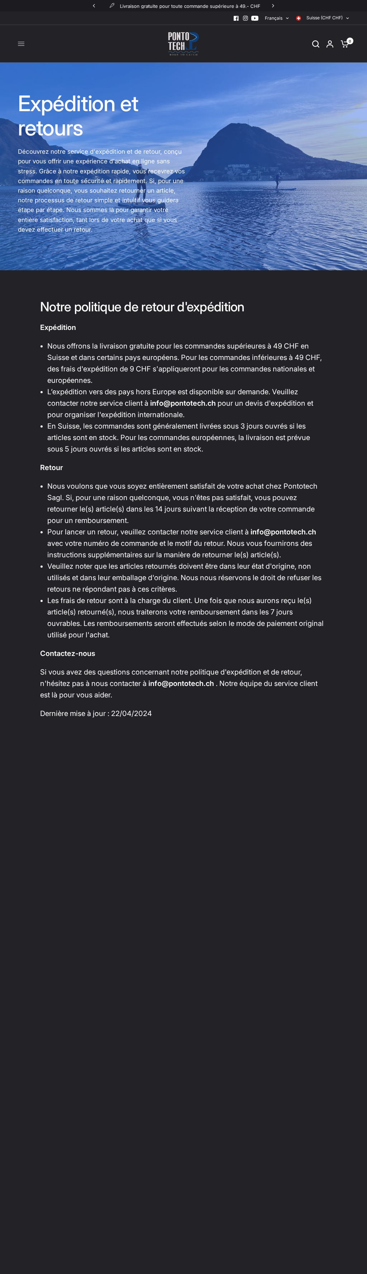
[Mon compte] (330, 44)
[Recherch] (316, 44)
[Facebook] (236, 18)
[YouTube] (254, 18)
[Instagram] (245, 18)
